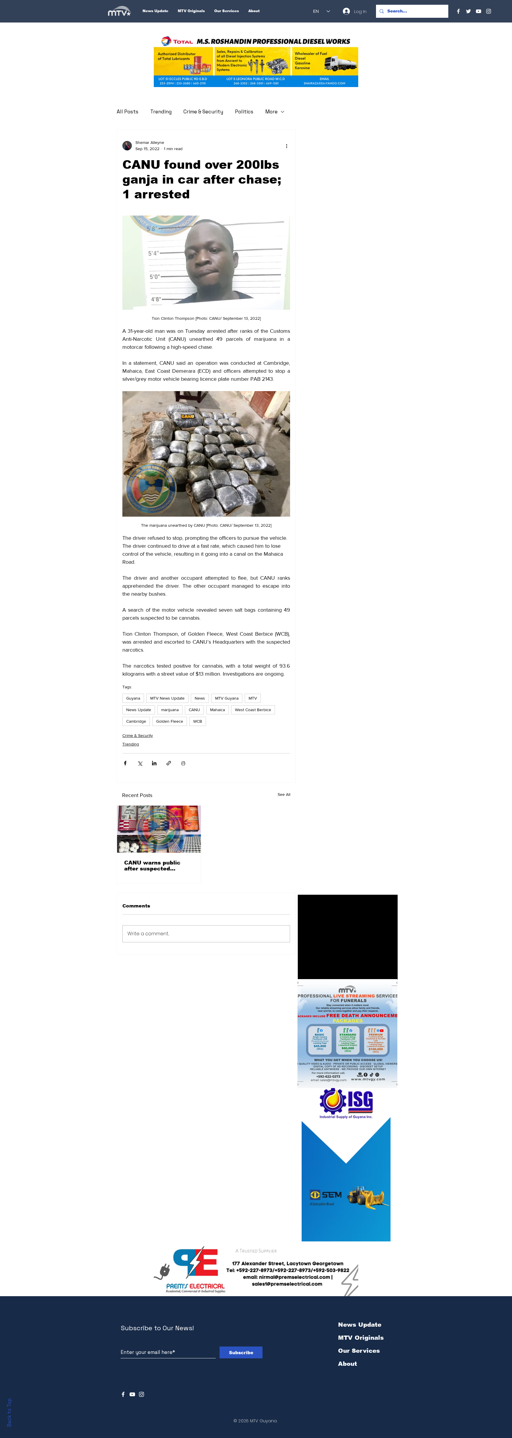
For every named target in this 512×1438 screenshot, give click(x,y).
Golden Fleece (169, 721)
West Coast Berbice (253, 709)
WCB (197, 721)
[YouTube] (478, 11)
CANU (194, 709)
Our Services (359, 1350)
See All (284, 794)
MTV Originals (361, 1337)
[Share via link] (169, 763)
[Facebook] (458, 11)
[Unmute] (315, 972)
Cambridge (136, 721)
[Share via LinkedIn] (154, 763)
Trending (161, 111)
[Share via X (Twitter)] (140, 763)
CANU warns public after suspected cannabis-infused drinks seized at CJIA (158, 866)
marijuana (170, 709)
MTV (253, 698)
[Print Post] (183, 763)
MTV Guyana (227, 698)
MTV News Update (167, 698)
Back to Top (9, 1412)
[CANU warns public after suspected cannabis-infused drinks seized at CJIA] (159, 829)
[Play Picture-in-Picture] (379, 972)
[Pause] (305, 972)
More (271, 111)
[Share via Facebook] (125, 763)
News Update (138, 709)
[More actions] (286, 145)
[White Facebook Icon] (123, 1394)
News (200, 698)
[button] (256, 61)
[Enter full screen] (389, 972)
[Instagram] (488, 11)
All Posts (127, 111)
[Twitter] (468, 11)
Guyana (133, 698)
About (347, 1363)
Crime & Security (203, 111)
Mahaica (217, 709)
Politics (244, 111)
